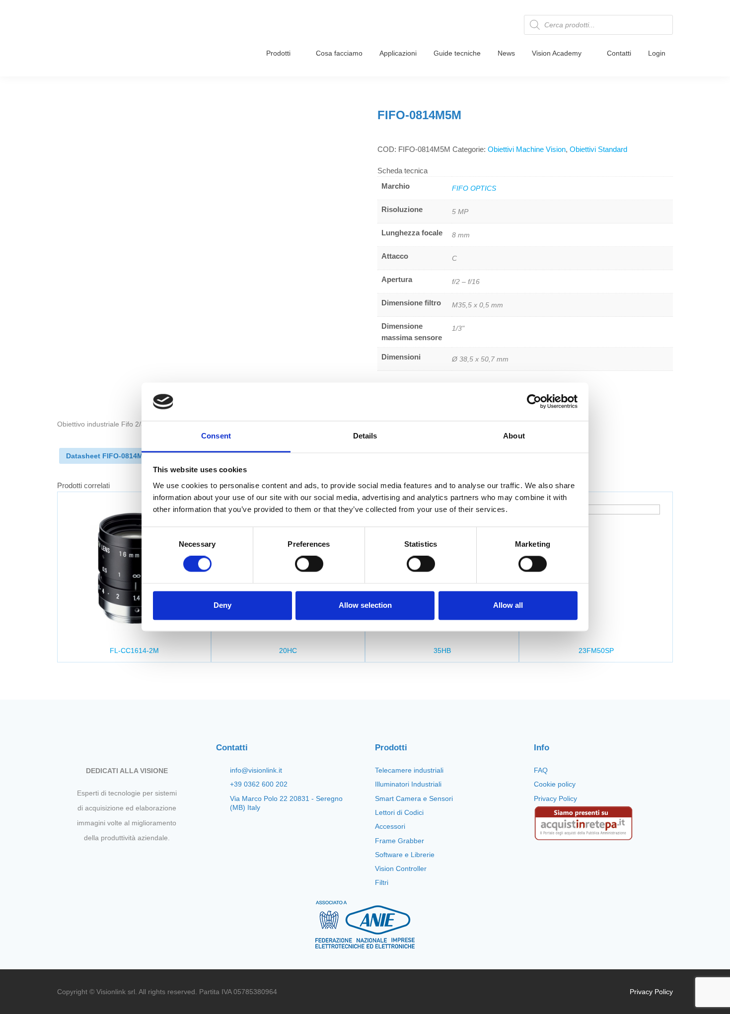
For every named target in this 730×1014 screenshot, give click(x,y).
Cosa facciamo (339, 53)
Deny (222, 605)
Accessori (390, 826)
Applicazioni (398, 53)
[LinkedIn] (152, 861)
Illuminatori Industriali (408, 784)
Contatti (619, 53)
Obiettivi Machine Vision (527, 149)
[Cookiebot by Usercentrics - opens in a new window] (534, 401)
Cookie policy (555, 784)
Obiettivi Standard (598, 149)
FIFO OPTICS (474, 188)
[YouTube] (135, 861)
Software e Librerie (405, 855)
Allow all (508, 605)
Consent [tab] (216, 436)
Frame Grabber (399, 841)
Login (656, 53)
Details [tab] (365, 436)
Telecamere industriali (409, 770)
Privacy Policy (555, 798)
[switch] (309, 564)
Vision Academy (557, 53)
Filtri (381, 882)
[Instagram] (118, 861)
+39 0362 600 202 (259, 784)
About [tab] (514, 436)
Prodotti (278, 53)
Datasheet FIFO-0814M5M (109, 456)
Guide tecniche (457, 53)
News (506, 53)
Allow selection (365, 605)
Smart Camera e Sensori (414, 798)
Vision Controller (401, 868)
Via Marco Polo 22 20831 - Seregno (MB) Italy (286, 803)
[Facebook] (101, 861)
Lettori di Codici (399, 812)
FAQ (541, 770)
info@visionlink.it (256, 770)
